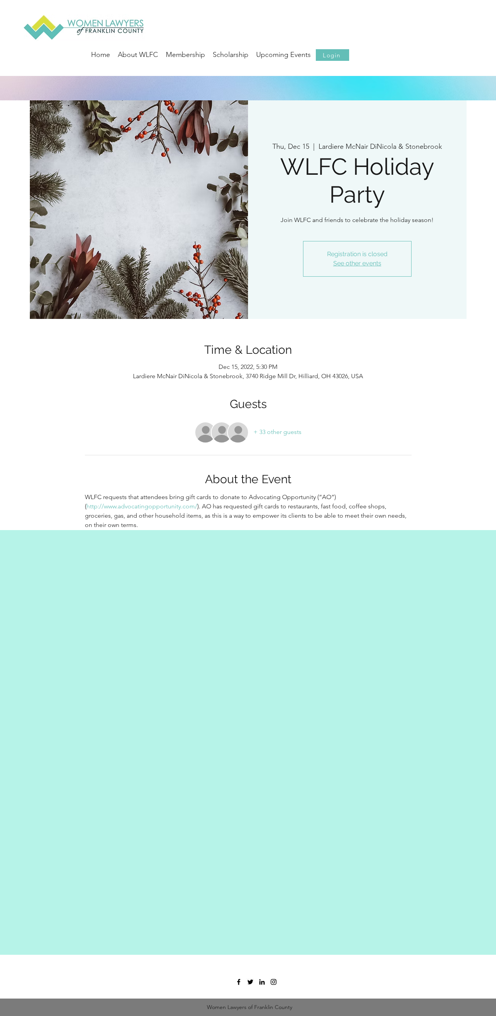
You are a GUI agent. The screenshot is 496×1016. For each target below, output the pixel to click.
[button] (332, 55)
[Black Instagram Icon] (273, 982)
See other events (357, 263)
